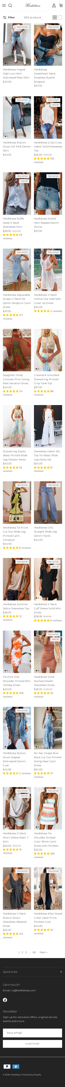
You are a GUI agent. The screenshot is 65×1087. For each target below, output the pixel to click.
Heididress (15, 1074)
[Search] (12, 5)
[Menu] (4, 5)
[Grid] (55, 17)
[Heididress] (32, 5)
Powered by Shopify (31, 1074)
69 (34, 952)
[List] (60, 17)
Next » (43, 952)
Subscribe (32, 1043)
